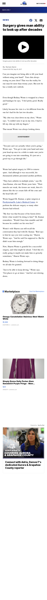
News (6, 20)
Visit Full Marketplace (36, 291)
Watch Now (40, 3)
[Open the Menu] (4, 3)
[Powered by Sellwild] (41, 425)
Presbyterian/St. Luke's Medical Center (19, 202)
